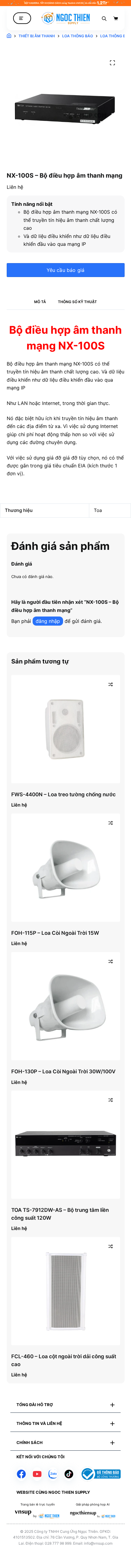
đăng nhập (48, 621)
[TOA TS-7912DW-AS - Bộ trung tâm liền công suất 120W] (65, 1145)
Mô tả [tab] (40, 301)
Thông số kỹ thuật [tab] (77, 301)
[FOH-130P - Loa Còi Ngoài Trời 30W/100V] (65, 1006)
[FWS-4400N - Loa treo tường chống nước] (65, 729)
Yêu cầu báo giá (66, 270)
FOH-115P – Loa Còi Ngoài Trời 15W (55, 933)
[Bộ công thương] (100, 1474)
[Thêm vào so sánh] (110, 684)
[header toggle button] (22, 18)
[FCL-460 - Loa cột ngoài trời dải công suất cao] (65, 1291)
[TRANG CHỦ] (9, 36)
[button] (65, 1405)
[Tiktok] (69, 1474)
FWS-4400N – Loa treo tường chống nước (63, 794)
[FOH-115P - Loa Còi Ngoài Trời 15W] (65, 868)
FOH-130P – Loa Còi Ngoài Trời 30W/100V (63, 1071)
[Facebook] (21, 1474)
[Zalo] (53, 1474)
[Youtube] (37, 1474)
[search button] (104, 18)
